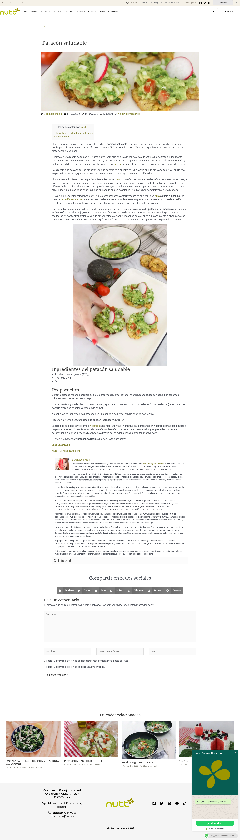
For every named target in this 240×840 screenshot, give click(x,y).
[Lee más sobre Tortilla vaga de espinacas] (149, 739)
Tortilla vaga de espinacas (137, 762)
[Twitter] (204, 3)
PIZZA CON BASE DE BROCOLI (83, 761)
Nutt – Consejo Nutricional (66, 450)
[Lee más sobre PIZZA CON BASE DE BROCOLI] (91, 738)
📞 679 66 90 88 (131, 3)
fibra (157, 195)
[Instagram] (209, 3)
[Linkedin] (62, 560)
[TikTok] (184, 803)
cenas (117, 164)
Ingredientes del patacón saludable (73, 133)
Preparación (61, 136)
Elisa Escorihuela (61, 444)
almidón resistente (72, 199)
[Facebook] (200, 3)
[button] (6, 3)
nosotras (95, 425)
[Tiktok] (70, 560)
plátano (119, 179)
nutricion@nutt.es (191, 3)
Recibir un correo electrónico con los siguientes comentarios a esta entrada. (87, 660)
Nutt (43, 26)
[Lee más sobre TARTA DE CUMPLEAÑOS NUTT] (206, 738)
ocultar (84, 127)
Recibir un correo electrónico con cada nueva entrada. (75, 666)
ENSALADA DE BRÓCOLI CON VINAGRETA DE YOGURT (32, 762)
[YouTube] (177, 803)
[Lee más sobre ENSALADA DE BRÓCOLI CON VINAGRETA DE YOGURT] (33, 738)
